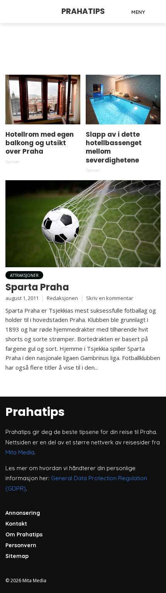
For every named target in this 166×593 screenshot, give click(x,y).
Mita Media (19, 452)
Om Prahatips (23, 534)
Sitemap (17, 556)
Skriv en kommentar (109, 298)
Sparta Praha (37, 287)
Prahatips (83, 11)
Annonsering (22, 512)
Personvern (20, 545)
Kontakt (16, 523)
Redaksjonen (62, 298)
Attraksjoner (24, 275)
